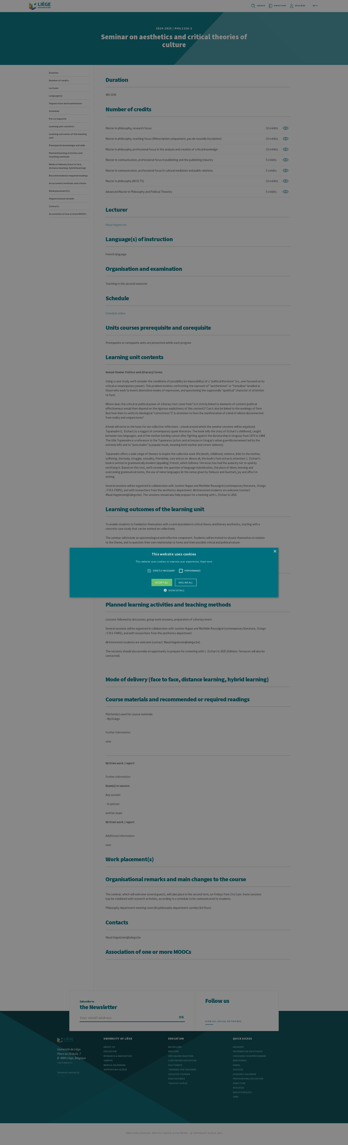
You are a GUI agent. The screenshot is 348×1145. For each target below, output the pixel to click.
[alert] (174, 572)
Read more (206, 561)
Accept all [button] (162, 582)
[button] (174, 572)
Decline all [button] (186, 582)
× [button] (274, 551)
